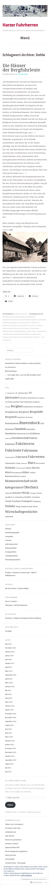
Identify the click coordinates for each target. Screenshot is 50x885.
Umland (22, 337)
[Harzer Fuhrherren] (25, 11)
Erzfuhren (35, 433)
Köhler (25, 472)
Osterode (8, 493)
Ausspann (36, 402)
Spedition (8, 497)
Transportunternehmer (11, 337)
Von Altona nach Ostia (12, 828)
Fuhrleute (14, 325)
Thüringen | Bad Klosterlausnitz (16, 605)
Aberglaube (40, 398)
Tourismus (36, 497)
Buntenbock (27, 322)
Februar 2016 (9, 686)
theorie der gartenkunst (13, 840)
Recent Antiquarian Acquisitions (16, 851)
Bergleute (24, 412)
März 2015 (9, 702)
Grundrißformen (24, 325)
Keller (34, 331)
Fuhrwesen (36, 457)
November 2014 (10, 717)
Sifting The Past (10, 855)
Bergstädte (33, 320)
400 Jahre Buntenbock (28, 398)
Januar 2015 (9, 710)
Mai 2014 (8, 733)
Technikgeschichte (11, 556)
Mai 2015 (8, 694)
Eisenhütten (10, 433)
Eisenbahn (30, 429)
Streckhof (32, 334)
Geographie (9, 536)
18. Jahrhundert (21, 393)
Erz (27, 434)
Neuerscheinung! (11, 371)
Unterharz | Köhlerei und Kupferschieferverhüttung (23, 618)
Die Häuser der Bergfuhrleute (21, 68)
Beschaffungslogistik (12, 532)
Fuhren (33, 438)
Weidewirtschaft (26, 506)
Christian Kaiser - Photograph (15, 863)
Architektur (6, 317)
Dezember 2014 (10, 714)
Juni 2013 (8, 772)
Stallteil (26, 334)
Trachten (16, 501)
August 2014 (9, 725)
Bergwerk (11, 416)
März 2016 (9, 683)
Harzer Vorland (36, 325)
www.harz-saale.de (11, 844)
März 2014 (9, 737)
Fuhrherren (7, 325)
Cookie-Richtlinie (26, 875)
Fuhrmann (30, 450)
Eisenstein (21, 434)
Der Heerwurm (10, 367)
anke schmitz (9, 836)
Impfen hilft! (9, 379)
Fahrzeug (8, 438)
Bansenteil (14, 317)
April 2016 (8, 679)
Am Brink (8, 402)
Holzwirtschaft (20, 468)
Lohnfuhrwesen (8, 334)
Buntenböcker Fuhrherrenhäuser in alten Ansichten (23, 363)
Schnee (39, 493)
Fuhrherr (10, 444)
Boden (19, 322)
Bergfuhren (38, 407)
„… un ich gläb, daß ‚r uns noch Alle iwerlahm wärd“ (23, 375)
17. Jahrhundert (10, 393)
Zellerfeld (9, 517)
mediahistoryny (10, 832)
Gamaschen (10, 463)
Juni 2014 (8, 729)
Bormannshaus (12, 423)
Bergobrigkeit (24, 320)
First (37, 322)
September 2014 (10, 721)
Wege (18, 506)
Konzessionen (41, 331)
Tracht (8, 501)
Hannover (24, 463)
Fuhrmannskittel (10, 457)
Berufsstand (41, 320)
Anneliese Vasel (18, 402)
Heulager (26, 328)
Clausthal (19, 428)
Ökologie (8, 529)
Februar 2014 (9, 741)
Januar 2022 (9, 656)
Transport (26, 501)
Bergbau (22, 317)
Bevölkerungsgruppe (10, 322)
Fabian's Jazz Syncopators (14, 824)
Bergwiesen (21, 417)
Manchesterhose (12, 476)
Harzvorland (40, 463)
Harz (31, 463)
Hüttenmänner (8, 328)
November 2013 (10, 752)
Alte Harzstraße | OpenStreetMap (17, 588)
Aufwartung (28, 402)
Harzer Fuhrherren (20, 25)
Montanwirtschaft (17, 481)
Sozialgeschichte (10, 552)
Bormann (29, 417)
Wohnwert (36, 337)
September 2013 (10, 760)
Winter (35, 506)
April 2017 (8, 667)
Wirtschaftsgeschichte (21, 512)
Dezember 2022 (10, 648)
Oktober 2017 (9, 663)
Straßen (27, 497)
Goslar (18, 463)
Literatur (8, 540)
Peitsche (16, 493)
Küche (29, 331)
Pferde (25, 492)
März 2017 (9, 671)
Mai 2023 (8, 644)
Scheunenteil (18, 334)
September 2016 (10, 675)
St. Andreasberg (18, 497)
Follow (10, 805)
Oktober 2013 (9, 756)
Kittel (8, 472)
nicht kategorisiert (20, 314)
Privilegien (33, 493)
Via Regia (8, 631)
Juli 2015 (8, 690)
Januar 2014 (9, 744)
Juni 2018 (8, 659)
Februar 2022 (9, 652)
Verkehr (10, 506)
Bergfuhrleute (30, 317)
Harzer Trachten (11, 601)
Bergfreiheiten (28, 407)
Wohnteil (29, 337)
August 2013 (9, 764)
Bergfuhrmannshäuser (10, 320)
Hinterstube (34, 328)
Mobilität (23, 476)
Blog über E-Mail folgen (15, 781)
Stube (39, 334)
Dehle (33, 322)
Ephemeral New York (12, 847)
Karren (36, 468)
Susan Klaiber (10, 859)
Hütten (29, 468)
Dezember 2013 (10, 748)
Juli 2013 (8, 768)
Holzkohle (10, 468)
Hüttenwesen (18, 328)
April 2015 (8, 698)
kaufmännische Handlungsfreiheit (14, 331)
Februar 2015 (9, 706)
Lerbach (32, 473)
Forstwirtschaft (20, 438)
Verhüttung (37, 501)
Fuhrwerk (22, 456)
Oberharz (31, 487)
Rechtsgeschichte (11, 548)
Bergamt (7, 407)
